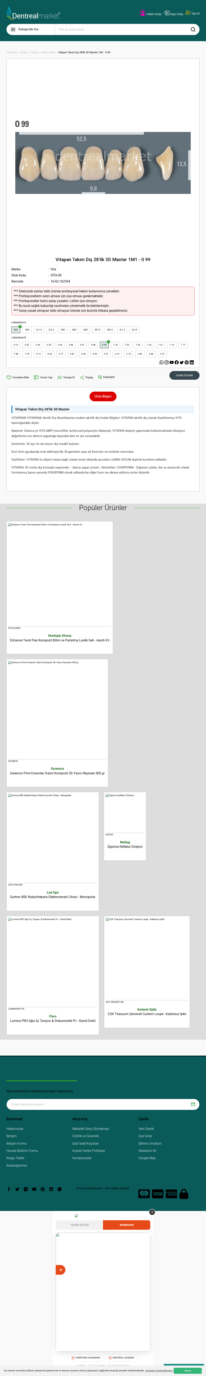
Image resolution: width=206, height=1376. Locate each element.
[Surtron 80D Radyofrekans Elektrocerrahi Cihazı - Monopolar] (52, 838)
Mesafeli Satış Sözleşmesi (90, 1129)
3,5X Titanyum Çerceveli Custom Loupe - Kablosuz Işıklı (147, 1012)
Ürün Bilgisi (103, 396)
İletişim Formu (16, 1143)
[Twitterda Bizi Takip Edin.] (182, 362)
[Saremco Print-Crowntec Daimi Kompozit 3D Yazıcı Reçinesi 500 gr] (57, 710)
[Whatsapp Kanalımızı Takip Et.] (162, 362)
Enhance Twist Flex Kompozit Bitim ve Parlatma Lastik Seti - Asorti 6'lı (59, 638)
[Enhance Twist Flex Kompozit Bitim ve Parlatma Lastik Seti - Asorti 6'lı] (59, 574)
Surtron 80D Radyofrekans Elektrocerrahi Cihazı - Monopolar (52, 895)
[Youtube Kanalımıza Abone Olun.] (172, 362)
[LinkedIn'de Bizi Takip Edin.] (192, 362)
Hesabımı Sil (147, 1151)
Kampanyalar (82, 1158)
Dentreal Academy (123, 1357)
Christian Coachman (87, 1357)
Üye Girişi (145, 1136)
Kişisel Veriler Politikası (88, 1151)
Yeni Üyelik (146, 1129)
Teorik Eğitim (79, 1224)
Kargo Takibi (15, 1158)
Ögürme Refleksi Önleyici (125, 844)
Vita (53, 269)
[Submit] (193, 1104)
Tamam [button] (187, 1370)
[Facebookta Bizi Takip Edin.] (177, 362)
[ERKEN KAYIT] (145, 1270)
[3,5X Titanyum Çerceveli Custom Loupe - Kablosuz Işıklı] (147, 959)
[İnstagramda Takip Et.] (167, 362)
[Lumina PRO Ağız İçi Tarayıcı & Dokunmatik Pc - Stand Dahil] (52, 962)
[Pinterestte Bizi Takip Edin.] (187, 362)
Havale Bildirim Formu (22, 1151)
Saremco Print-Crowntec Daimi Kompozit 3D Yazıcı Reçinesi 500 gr (57, 771)
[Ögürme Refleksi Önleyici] (125, 813)
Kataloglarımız (16, 1165)
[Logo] (33, 13)
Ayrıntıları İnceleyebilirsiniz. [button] (159, 1370)
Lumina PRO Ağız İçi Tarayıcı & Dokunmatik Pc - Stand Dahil (53, 1018)
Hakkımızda (14, 1129)
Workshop (127, 1224)
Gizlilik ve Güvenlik (85, 1136)
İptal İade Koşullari (85, 1143)
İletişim (11, 1136)
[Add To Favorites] (17, 377)
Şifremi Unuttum (150, 1143)
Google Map (147, 1158)
